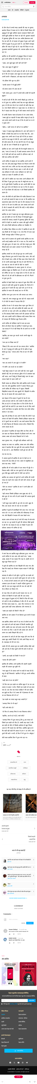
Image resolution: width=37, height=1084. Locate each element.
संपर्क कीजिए (21, 1021)
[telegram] (26, 1062)
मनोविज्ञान (25, 768)
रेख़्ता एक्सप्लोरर (22, 1028)
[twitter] (14, 1062)
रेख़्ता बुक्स (4, 1046)
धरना (25, 762)
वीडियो (22, 10)
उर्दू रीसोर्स (3, 1025)
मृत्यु (24, 779)
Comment (30, 923)
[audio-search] (33, 6)
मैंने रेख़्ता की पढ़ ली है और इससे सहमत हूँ (17, 1004)
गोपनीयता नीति (13, 1004)
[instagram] (22, 1062)
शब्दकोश (17, 10)
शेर (12, 10)
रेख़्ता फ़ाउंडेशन (22, 1014)
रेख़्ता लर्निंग (21, 1042)
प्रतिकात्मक (12, 774)
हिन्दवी (3, 1038)
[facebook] (10, 1062)
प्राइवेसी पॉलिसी (11, 1069)
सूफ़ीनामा (20, 1038)
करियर (20, 1025)
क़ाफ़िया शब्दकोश (5, 1018)
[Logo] (7, 3)
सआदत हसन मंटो (5, 19)
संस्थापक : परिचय (22, 1018)
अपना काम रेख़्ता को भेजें (7, 1028)
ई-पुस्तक (27, 10)
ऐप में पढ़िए (18, 1076)
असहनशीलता (14, 779)
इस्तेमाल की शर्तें (19, 1069)
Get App (32, 2)
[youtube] (18, 1062)
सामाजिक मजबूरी (12, 768)
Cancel (23, 923)
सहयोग (3, 1014)
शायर (9, 10)
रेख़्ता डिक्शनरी (5, 1042)
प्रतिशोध (24, 774)
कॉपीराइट (27, 1069)
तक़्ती (2, 1021)
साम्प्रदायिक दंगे (13, 762)
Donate (26, 2)
